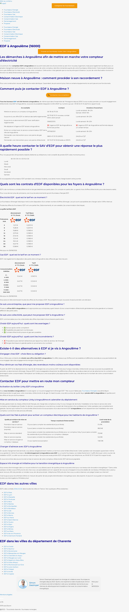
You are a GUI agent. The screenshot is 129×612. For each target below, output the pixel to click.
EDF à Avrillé (8, 571)
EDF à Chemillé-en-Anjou (13, 556)
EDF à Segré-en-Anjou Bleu (14, 560)
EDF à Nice (8, 502)
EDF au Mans (8, 531)
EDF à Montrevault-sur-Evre (14, 565)
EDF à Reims (8, 515)
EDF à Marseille (9, 497)
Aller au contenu (6, 1)
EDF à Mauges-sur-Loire (12, 558)
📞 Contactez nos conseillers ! (58, 95)
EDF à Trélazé (9, 569)
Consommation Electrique (13, 17)
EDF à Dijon (8, 524)
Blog (1, 598)
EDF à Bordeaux (10, 508)
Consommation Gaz (11, 19)
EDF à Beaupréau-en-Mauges (14, 553)
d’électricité (18, 489)
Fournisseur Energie (11, 10)
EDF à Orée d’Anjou (11, 562)
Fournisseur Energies (89, 391)
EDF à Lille (7, 511)
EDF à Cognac (9, 574)
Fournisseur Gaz (9, 14)
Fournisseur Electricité (12, 12)
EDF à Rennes (9, 513)
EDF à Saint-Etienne (11, 520)
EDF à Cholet (8, 546)
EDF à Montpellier (10, 506)
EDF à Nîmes (8, 529)
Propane (7, 23)
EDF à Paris (8, 492)
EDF (14, 101)
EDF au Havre (9, 517)
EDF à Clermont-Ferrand (13, 536)
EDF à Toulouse (9, 499)
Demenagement (10, 21)
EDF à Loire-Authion (11, 567)
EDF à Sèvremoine (10, 551)
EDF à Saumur (9, 549)
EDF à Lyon (8, 495)
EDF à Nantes (9, 504)
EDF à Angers (9, 527)
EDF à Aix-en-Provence (12, 533)
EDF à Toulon (8, 522)
